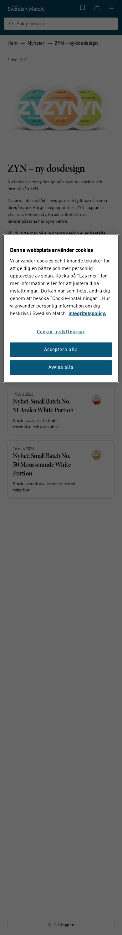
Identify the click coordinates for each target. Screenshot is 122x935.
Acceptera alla (61, 350)
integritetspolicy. (87, 313)
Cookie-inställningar (61, 332)
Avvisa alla (61, 367)
